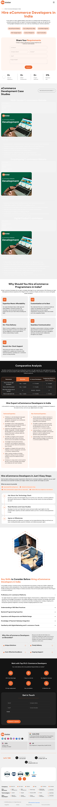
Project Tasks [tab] (5, 139)
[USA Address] (14, 745)
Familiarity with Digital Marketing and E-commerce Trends (20, 625)
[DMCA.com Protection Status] (45, 802)
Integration (7, 804)
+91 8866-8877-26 (42, 758)
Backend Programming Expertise (12, 612)
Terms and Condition (46, 804)
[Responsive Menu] (53, 2)
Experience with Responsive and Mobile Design (16, 616)
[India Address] (41, 736)
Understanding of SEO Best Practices (13, 607)
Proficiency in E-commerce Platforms (13, 595)
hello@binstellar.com (33, 763)
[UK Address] (41, 745)
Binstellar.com (10, 802)
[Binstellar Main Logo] (5, 734)
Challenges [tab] (11, 139)
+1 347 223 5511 (22, 758)
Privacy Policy (29, 804)
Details (8, 711)
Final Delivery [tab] (18, 139)
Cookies (17, 804)
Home (3, 8)
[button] (47, 90)
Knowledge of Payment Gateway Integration (15, 621)
